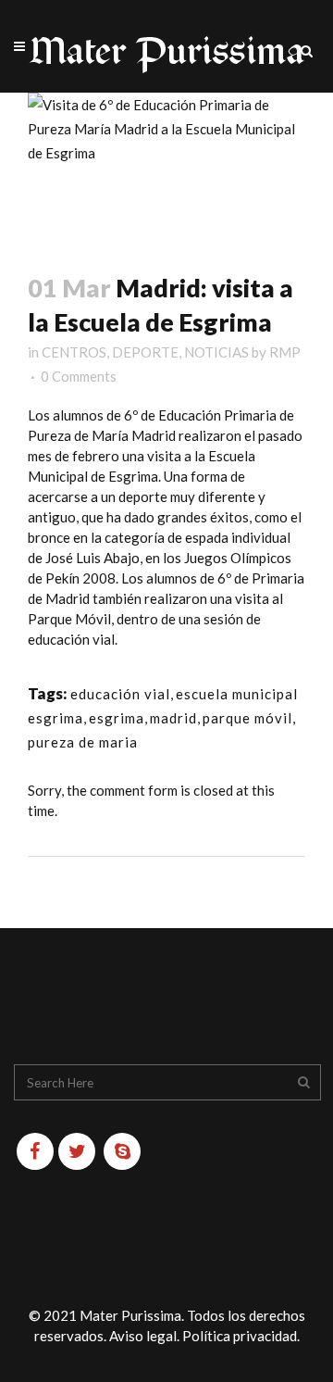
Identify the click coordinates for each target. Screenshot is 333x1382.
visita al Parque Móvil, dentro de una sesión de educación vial (155, 618)
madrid (173, 718)
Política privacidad (239, 1335)
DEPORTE (145, 352)
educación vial (120, 693)
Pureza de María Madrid (102, 435)
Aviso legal (143, 1335)
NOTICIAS (216, 352)
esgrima (116, 718)
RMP (285, 352)
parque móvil (247, 718)
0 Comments (79, 376)
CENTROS (74, 352)
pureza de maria (83, 742)
